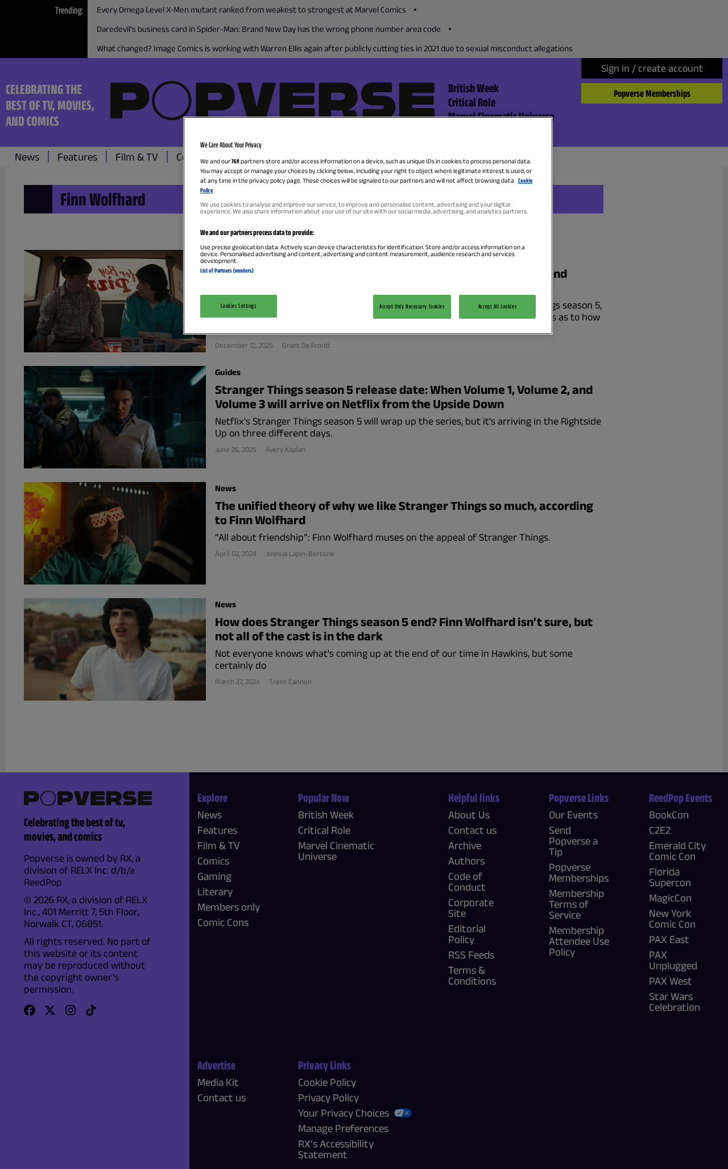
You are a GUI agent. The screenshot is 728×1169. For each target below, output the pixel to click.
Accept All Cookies (497, 306)
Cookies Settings (238, 305)
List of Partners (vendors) (227, 270)
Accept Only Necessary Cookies (412, 306)
